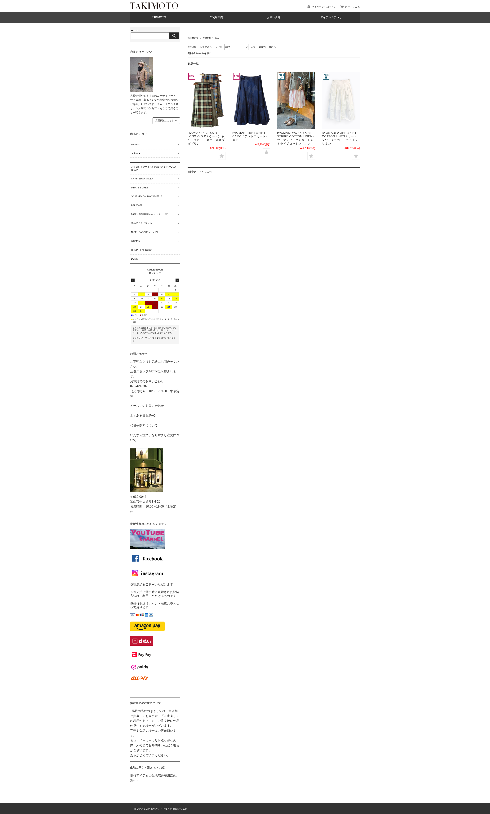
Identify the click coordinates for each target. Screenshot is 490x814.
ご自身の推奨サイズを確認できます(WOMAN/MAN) (153, 168)
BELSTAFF (136, 205)
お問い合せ (273, 17)
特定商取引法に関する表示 (175, 809)
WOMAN (207, 38)
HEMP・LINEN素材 (141, 250)
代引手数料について (144, 425)
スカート (135, 153)
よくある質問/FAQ (142, 415)
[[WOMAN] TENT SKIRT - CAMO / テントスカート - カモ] (251, 100)
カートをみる (352, 6)
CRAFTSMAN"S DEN (142, 178)
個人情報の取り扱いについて (146, 809)
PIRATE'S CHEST (140, 187)
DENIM (135, 258)
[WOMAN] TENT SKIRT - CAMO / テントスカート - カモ (250, 136)
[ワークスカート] (341, 100)
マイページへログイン (324, 6)
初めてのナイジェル (141, 223)
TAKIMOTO (159, 17)
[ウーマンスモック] (296, 100)
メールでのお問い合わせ (147, 405)
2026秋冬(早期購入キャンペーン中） (150, 214)
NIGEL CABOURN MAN (144, 232)
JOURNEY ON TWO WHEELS (146, 196)
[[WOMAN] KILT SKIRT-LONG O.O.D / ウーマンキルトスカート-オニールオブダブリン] (206, 100)
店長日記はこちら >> (166, 120)
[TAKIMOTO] (154, 8)
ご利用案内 (216, 17)
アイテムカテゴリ (331, 17)
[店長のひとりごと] (141, 90)
